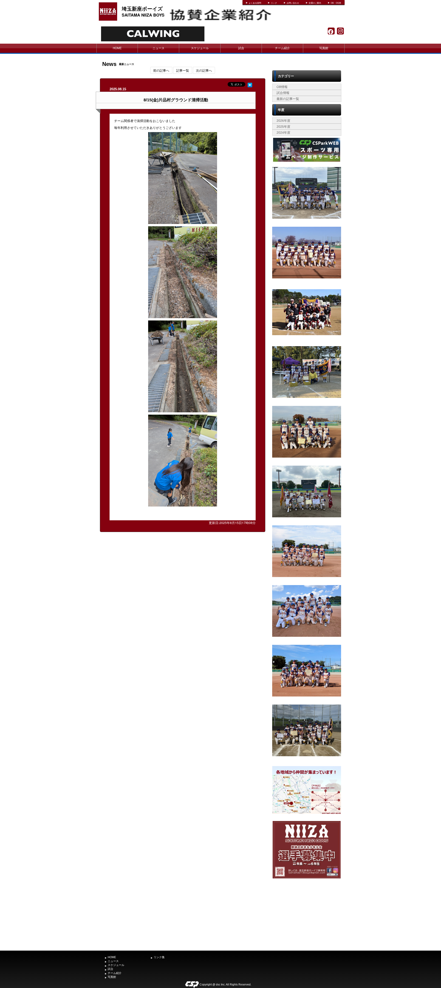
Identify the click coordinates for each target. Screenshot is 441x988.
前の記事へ (161, 70)
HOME (117, 48)
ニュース (158, 48)
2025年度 (283, 126)
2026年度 (283, 120)
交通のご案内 (315, 3)
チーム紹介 (282, 48)
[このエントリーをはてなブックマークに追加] (250, 84)
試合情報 (283, 93)
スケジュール (200, 48)
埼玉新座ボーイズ (142, 8)
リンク (274, 3)
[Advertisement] (306, 914)
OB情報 (282, 87)
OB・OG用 (336, 3)
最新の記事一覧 (288, 99)
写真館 (323, 48)
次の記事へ (204, 70)
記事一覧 (182, 70)
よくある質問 (255, 3)
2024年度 (283, 132)
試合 (241, 48)
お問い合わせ (293, 3)
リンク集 (159, 957)
